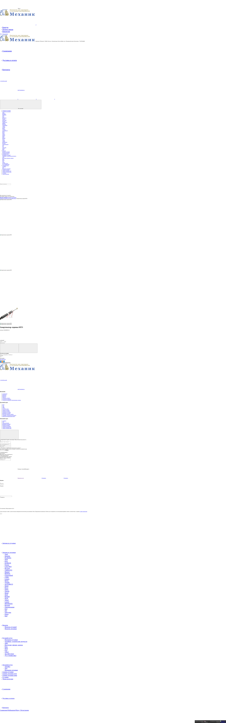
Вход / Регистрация (4, 33)
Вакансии (6, 31)
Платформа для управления (215, 721)
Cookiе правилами (83, 511)
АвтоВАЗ (4, 420)
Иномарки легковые (6, 168)
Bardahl (3, 138)
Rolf (3, 149)
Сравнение (4, 710)
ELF (3, 145)
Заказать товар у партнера (5, 362)
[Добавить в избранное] (9, 348)
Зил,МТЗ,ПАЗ (5, 163)
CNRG (3, 126)
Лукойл (3, 129)
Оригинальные (5, 144)
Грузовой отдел (5, 153)
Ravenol (3, 143)
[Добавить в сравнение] (28, 348)
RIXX (3, 128)
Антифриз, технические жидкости (9, 156)
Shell (3, 137)
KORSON (4, 117)
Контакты (6, 70)
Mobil (3, 131)
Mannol (3, 123)
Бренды (5, 27)
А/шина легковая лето (6, 170)
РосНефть (4, 114)
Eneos (3, 148)
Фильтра (4, 150)
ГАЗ (3, 405)
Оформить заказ (3, 498)
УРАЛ (3, 162)
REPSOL (4, 124)
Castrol (3, 141)
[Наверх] (9, 434)
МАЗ (3, 160)
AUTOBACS (5, 130)
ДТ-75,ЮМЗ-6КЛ (5, 164)
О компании (7, 51)
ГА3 (3, 161)
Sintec (3, 133)
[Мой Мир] (4, 361)
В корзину (2, 342)
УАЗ (3, 167)
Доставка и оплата (9, 60)
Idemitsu (4, 113)
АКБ (3, 157)
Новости (4, 396)
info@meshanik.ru (21, 90)
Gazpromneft (4, 125)
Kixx (3, 116)
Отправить (2, 450)
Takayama (4, 147)
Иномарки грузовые (6, 155)
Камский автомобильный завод (8, 416)
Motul (3, 135)
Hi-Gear (3, 121)
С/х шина (4, 173)
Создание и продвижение (199, 721)
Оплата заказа (7, 29)
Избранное (12, 710)
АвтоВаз (4, 166)
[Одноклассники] (2, 361)
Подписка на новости (6, 399)
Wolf (3, 115)
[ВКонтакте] (0, 361)
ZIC (3, 146)
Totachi (3, 134)
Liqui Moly (4, 120)
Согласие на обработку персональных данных (11, 400)
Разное (3, 119)
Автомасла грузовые (6, 110)
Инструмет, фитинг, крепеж (7, 158)
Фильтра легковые (6, 152)
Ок (0, 513)
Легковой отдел (5, 165)
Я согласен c (11, 447)
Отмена (6, 450)
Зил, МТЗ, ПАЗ (5, 408)
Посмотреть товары (4, 509)
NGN (3, 139)
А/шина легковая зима (6, 171)
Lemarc (3, 127)
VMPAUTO (4, 122)
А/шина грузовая (5, 169)
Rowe (3, 132)
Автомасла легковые (6, 111)
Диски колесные (5, 174)
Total (3, 112)
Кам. (3, 159)
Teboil (3, 140)
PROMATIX (4, 142)
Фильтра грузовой (6, 151)
